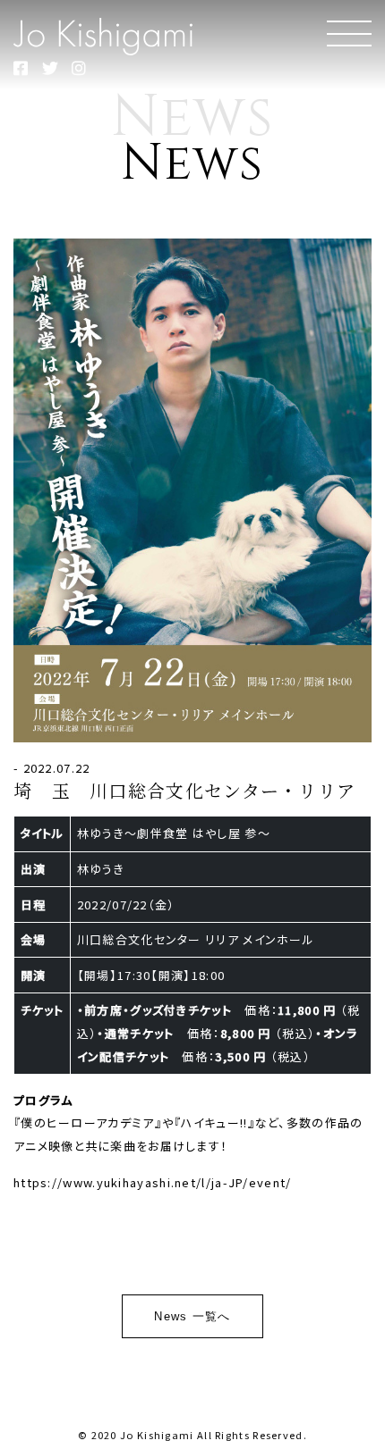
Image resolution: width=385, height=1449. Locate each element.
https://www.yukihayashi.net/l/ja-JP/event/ (152, 1182)
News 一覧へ (192, 1316)
